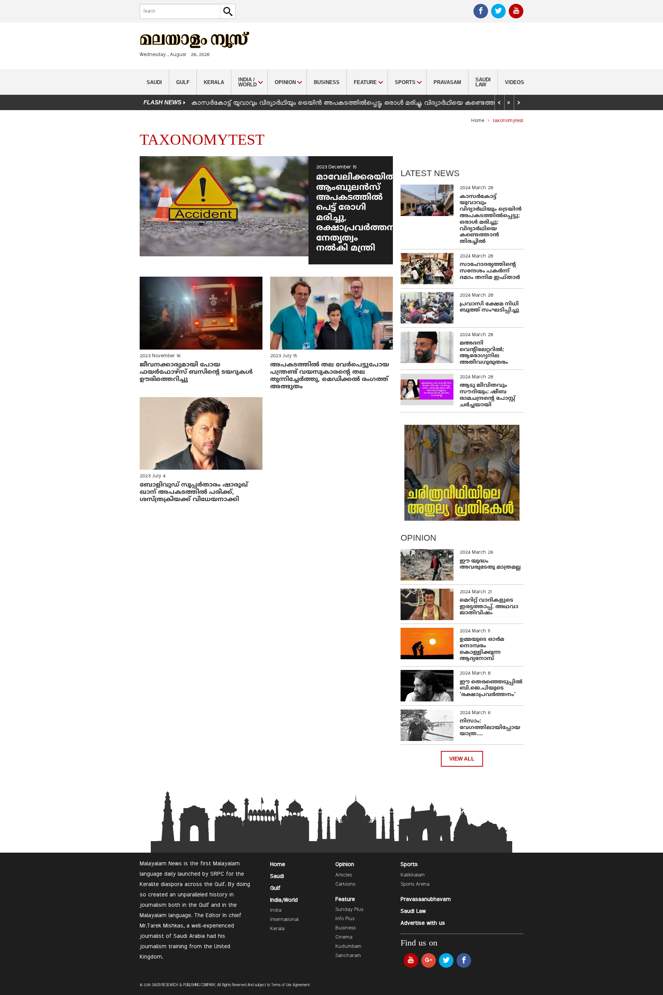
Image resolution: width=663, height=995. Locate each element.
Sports (409, 864)
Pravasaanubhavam (426, 899)
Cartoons (345, 884)
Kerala (214, 82)
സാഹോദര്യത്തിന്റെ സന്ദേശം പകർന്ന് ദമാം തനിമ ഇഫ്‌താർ (490, 271)
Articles (343, 875)
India (275, 911)
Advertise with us (423, 923)
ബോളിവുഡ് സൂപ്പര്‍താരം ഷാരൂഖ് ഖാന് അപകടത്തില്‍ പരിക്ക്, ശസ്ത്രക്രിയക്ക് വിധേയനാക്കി (194, 492)
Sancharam (348, 956)
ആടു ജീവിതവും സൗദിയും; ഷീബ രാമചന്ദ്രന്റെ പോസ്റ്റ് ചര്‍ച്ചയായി (487, 395)
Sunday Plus (349, 910)
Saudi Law (483, 82)
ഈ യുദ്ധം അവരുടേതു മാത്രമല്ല (490, 564)
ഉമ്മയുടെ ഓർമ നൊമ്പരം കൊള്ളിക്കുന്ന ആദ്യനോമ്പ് (482, 649)
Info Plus (345, 919)
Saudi (154, 82)
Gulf (183, 82)
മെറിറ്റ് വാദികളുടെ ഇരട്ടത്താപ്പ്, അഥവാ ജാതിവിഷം (489, 607)
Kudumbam (348, 947)
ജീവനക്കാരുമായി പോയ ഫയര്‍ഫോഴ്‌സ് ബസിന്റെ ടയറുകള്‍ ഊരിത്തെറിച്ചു (196, 372)
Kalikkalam (413, 875)
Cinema (343, 937)
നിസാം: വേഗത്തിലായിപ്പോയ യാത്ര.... (490, 728)
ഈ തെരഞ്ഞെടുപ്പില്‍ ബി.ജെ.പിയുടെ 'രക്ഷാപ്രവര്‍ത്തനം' (491, 688)
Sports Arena (415, 884)
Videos (514, 82)
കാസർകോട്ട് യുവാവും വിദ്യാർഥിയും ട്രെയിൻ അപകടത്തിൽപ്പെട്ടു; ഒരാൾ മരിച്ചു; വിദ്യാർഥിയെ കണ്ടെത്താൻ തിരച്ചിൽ (362, 103)
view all (462, 759)
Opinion (344, 864)
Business (327, 82)
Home (477, 121)
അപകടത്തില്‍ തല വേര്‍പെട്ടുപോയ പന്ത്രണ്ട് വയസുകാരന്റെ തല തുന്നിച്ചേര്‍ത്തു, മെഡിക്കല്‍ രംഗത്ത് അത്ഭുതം (329, 376)
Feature (345, 899)
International (284, 920)
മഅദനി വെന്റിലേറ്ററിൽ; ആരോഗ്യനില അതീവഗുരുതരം (484, 353)
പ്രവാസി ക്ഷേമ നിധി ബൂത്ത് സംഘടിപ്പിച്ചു (489, 307)
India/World (284, 900)
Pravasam (447, 82)
